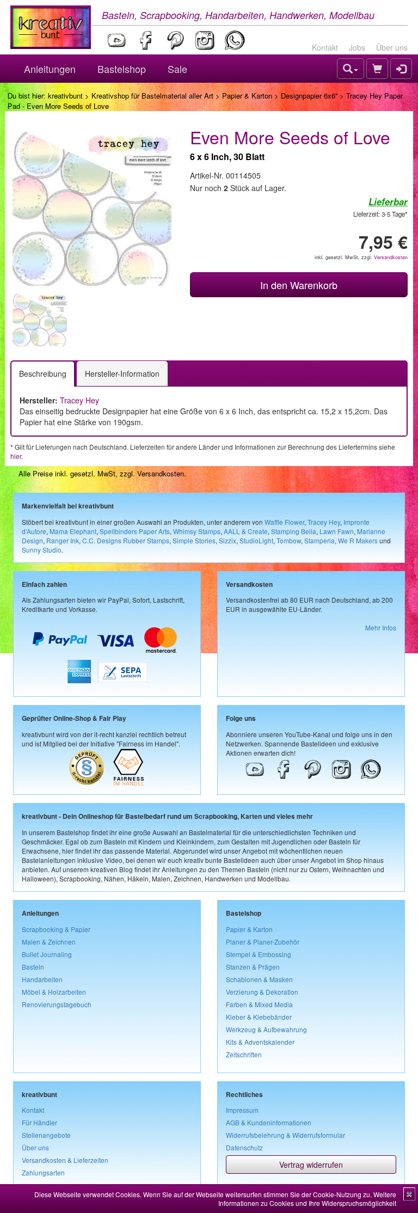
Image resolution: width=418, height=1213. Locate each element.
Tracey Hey (79, 400)
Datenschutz (244, 1147)
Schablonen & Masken (259, 979)
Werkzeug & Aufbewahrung (266, 1029)
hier (15, 456)
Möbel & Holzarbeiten (54, 991)
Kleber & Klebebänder (259, 1016)
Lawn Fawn (336, 531)
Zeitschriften (244, 1054)
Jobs (357, 47)
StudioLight (256, 540)
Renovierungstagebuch (56, 1004)
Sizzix (227, 540)
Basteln (33, 966)
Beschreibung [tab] (42, 373)
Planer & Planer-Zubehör (262, 941)
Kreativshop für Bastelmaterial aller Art (152, 95)
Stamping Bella (293, 531)
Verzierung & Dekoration (262, 991)
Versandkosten (391, 257)
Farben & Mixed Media (259, 1004)
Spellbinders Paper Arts (135, 531)
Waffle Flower (284, 521)
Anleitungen (50, 69)
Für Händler (39, 1122)
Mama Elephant (73, 531)
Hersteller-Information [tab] (122, 373)
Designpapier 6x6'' (309, 95)
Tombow (288, 540)
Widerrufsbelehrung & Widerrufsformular (285, 1135)
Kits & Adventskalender (260, 1041)
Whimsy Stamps (196, 531)
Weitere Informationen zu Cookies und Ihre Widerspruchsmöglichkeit (307, 1199)
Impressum (242, 1109)
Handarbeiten (42, 979)
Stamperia (319, 540)
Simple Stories (194, 540)
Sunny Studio (42, 549)
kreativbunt (65, 95)
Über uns (392, 47)
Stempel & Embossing (258, 954)
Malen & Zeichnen (49, 941)
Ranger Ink (62, 540)
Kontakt (325, 47)
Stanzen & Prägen (253, 966)
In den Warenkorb (298, 285)
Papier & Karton (247, 95)
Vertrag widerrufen (311, 1164)
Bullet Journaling (47, 954)
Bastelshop (121, 69)
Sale (177, 69)
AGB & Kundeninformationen (268, 1122)
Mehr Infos (380, 627)
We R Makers (358, 540)
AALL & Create (246, 531)
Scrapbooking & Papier (56, 929)
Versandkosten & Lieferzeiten (65, 1160)
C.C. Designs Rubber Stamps (125, 540)
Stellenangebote (46, 1135)
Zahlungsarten (43, 1172)
